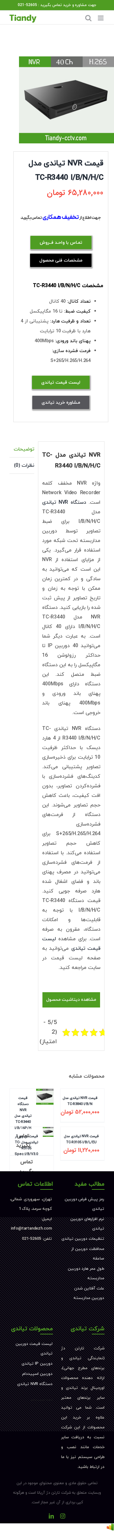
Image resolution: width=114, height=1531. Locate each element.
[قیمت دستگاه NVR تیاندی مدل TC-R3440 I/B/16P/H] (45, 1122)
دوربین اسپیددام (37, 1374)
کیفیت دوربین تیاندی (42, 1399)
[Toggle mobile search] (88, 18)
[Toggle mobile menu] (101, 18)
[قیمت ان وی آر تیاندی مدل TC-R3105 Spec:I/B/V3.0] (48, 1154)
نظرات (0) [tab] (24, 465)
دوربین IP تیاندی (37, 1364)
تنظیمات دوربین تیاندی (82, 1239)
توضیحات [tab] (24, 449)
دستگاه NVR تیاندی (64, 502)
